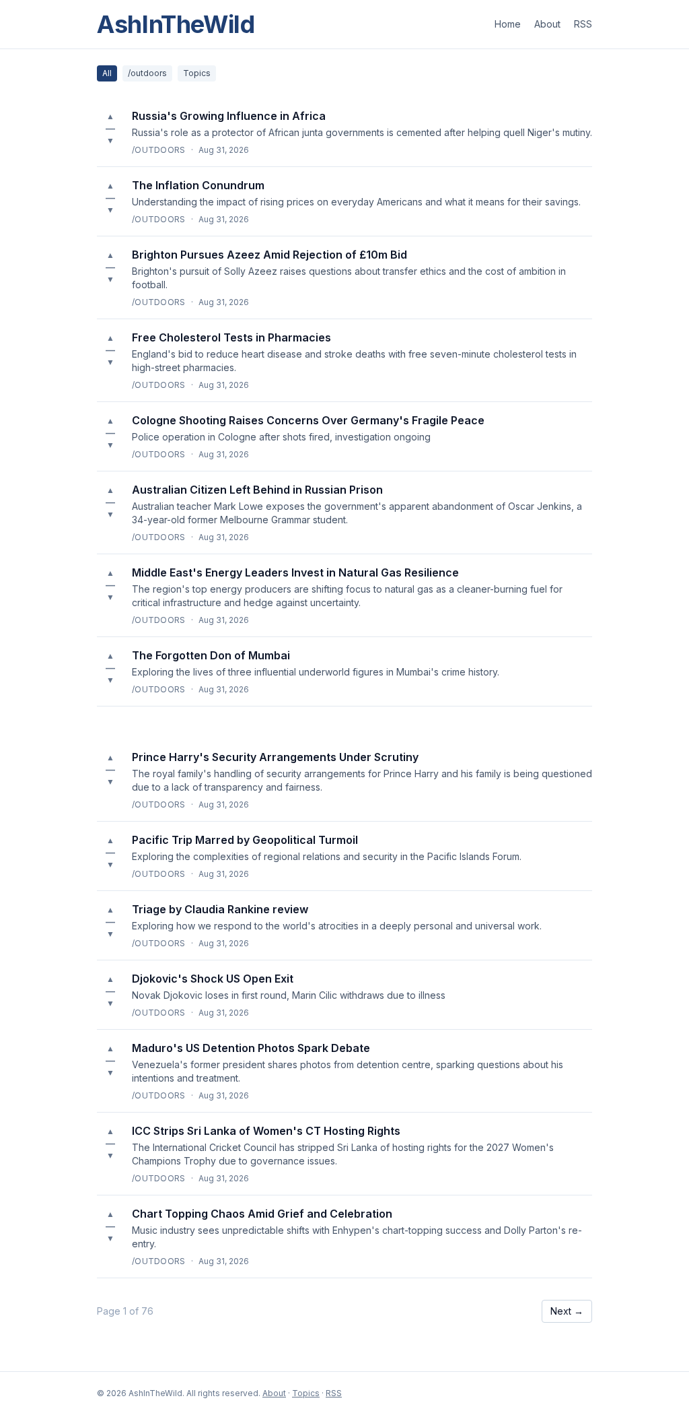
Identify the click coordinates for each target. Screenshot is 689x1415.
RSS (583, 24)
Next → (566, 1311)
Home (508, 24)
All (107, 73)
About (547, 24)
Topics (197, 73)
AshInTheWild (176, 24)
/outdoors (147, 73)
